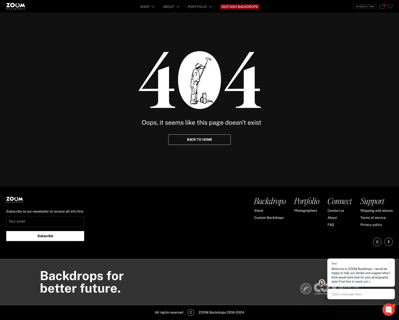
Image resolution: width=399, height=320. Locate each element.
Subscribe (45, 236)
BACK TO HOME (199, 140)
